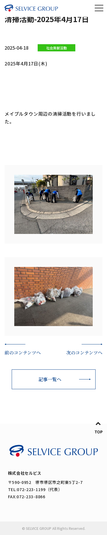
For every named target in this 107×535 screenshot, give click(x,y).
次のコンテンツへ (84, 352)
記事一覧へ (50, 379)
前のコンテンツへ (23, 352)
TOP (98, 432)
